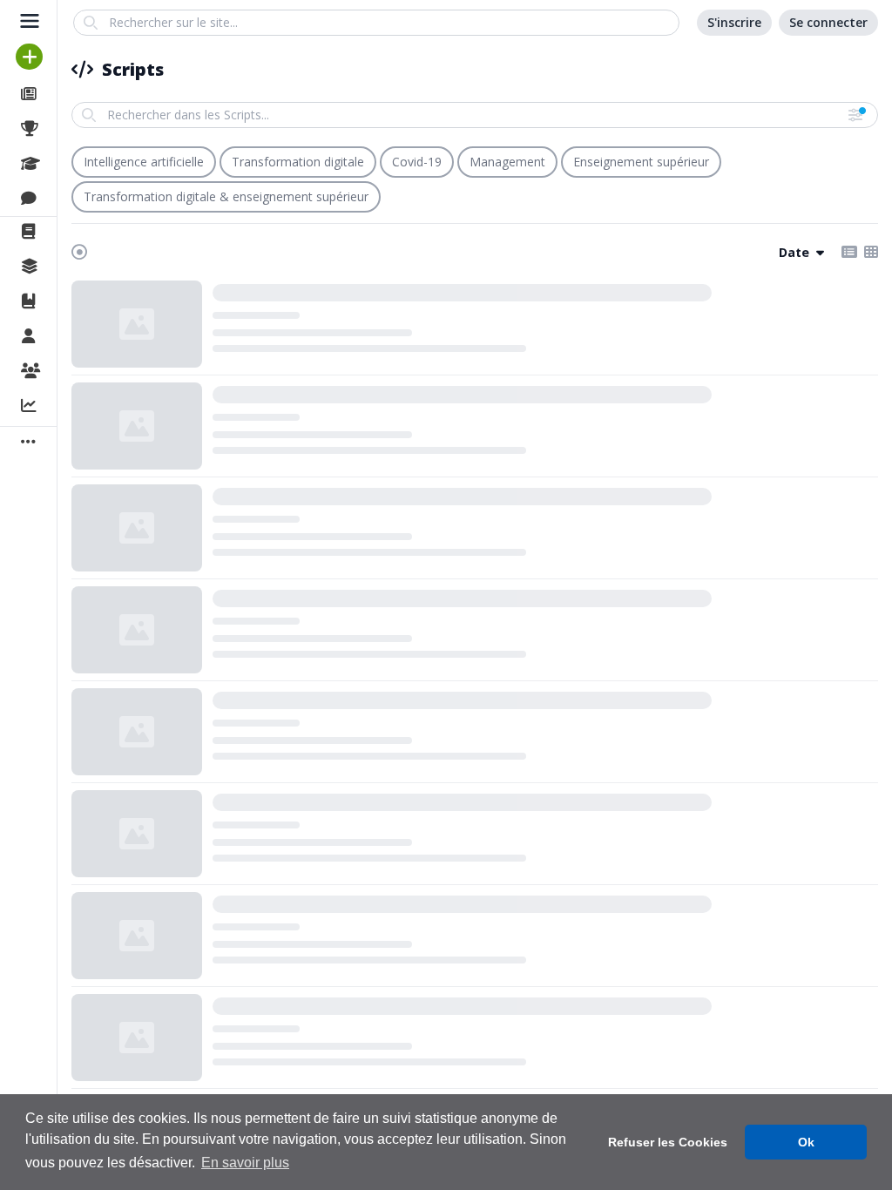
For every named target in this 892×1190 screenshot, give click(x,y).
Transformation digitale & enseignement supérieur (226, 196)
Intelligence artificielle (144, 161)
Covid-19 (417, 161)
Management (507, 161)
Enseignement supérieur (641, 161)
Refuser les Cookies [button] (667, 1142)
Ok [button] (806, 1142)
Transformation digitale (298, 161)
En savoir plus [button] (245, 1162)
